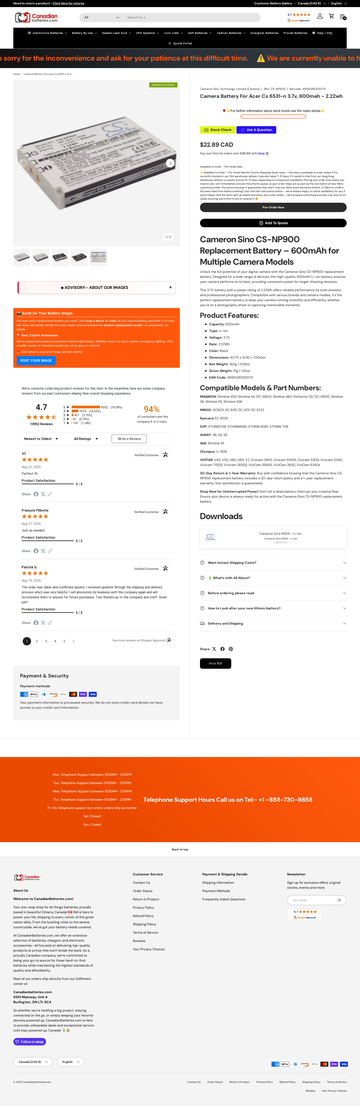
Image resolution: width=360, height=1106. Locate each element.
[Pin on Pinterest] (231, 649)
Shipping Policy (144, 924)
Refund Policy (143, 916)
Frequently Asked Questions (223, 899)
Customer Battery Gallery (273, 3)
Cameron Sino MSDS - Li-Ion (281, 533)
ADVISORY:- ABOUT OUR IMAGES (96, 287)
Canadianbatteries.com (37, 1082)
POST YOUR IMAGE (36, 360)
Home (16, 74)
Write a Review (129, 439)
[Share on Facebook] (222, 649)
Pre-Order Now (273, 207)
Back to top (180, 849)
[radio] (96, 407)
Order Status (142, 891)
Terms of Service (145, 932)
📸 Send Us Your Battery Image (44, 313)
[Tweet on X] (214, 649)
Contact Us (141, 882)
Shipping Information (218, 882)
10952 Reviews (45, 424)
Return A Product (146, 899)
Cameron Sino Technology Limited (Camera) (230, 89)
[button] (331, 16)
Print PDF (215, 663)
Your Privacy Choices (149, 949)
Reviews (139, 941)
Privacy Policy (143, 907)
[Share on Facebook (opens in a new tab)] (36, 495)
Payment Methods (216, 891)
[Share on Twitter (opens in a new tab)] (43, 494)
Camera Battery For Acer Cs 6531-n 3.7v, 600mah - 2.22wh (49, 74)
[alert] (97, 287)
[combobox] (170, 17)
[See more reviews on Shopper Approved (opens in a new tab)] (50, 494)
